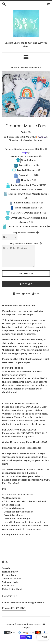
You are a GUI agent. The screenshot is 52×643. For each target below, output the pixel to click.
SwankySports (28, 624)
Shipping (13, 140)
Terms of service (11, 579)
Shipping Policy (10, 582)
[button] (26, 137)
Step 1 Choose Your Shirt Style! (24, 156)
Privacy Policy (10, 575)
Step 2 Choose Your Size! (24, 232)
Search (6, 568)
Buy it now (26, 284)
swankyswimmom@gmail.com (27, 602)
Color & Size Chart (12, 589)
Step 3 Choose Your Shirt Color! (24, 243)
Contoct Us (8, 585)
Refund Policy (10, 572)
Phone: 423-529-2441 (14, 608)
